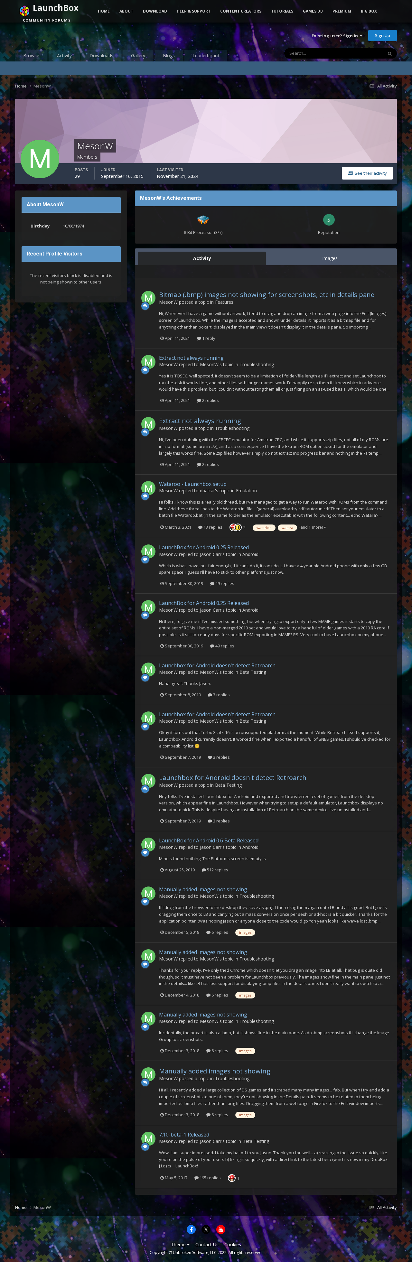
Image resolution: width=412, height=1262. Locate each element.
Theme (179, 1244)
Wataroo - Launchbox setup (193, 483)
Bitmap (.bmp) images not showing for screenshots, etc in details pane (266, 294)
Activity (64, 55)
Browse (31, 55)
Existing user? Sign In (336, 36)
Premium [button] (341, 11)
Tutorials (282, 11)
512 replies (217, 870)
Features (224, 302)
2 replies (210, 400)
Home (104, 11)
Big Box (369, 11)
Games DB (313, 11)
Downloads (101, 55)
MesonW (168, 302)
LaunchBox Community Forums (66, 35)
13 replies (212, 527)
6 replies (219, 932)
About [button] (126, 11)
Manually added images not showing (203, 889)
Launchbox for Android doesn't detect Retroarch (217, 665)
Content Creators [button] (240, 11)
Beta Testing (252, 672)
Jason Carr (210, 554)
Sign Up (382, 35)
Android (250, 554)
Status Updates (360, 53)
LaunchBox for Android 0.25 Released (204, 547)
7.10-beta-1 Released (184, 1134)
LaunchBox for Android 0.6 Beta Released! (209, 840)
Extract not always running (191, 357)
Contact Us (207, 1244)
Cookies (232, 1244)
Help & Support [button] (194, 11)
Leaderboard (205, 55)
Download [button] (155, 11)
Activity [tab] (202, 258)
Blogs (169, 55)
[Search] (390, 53)
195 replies (210, 1178)
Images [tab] (330, 258)
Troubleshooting (256, 364)
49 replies (224, 583)
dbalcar (207, 490)
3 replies (221, 695)
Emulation (246, 490)
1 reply (208, 338)
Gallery (138, 55)
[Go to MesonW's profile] (148, 298)
